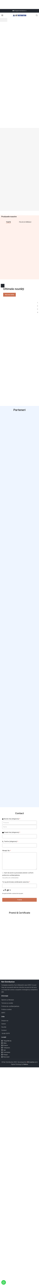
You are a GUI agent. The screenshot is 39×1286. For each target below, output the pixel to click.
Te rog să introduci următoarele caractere (16, 882)
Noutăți (3, 1027)
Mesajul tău (6, 850)
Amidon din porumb (29, 252)
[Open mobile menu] (2, 15)
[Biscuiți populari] (10, 270)
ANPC (3, 1013)
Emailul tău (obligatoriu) (12, 832)
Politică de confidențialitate (10, 1006)
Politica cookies (6, 1009)
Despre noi (4, 1021)
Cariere (3, 1024)
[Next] (5, 20)
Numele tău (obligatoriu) (12, 819)
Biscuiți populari (10, 273)
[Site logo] (19, 15)
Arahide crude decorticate (10, 244)
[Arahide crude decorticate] (10, 239)
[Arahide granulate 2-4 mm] (10, 259)
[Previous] (2, 20)
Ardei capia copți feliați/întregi (29, 265)
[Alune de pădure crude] (29, 238)
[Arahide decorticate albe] (29, 227)
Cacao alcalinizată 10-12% (29, 276)
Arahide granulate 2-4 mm (10, 265)
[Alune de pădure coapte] (10, 249)
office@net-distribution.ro (20, 10)
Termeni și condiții (7, 1003)
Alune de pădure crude (29, 241)
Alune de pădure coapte (10, 253)
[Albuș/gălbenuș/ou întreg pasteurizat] (10, 226)
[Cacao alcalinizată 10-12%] (29, 271)
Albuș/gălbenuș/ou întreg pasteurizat (10, 230)
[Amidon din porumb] (29, 249)
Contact (4, 1030)
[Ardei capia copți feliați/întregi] (29, 259)
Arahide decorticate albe (29, 232)
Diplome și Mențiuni (7, 1000)
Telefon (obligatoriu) (11, 841)
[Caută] (37, 15)
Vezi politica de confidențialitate (10, 877)
